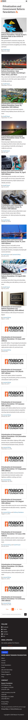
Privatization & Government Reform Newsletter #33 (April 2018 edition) (13, 276)
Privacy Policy (5, 701)
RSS (4, 636)
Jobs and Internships (6, 669)
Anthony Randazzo (19, 512)
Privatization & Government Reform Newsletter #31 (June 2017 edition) (13, 339)
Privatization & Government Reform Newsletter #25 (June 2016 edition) (13, 534)
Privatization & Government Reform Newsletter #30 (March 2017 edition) (12, 371)
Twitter (5, 629)
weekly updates (8, 643)
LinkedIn (5, 631)
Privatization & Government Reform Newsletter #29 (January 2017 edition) (12, 404)
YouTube (5, 634)
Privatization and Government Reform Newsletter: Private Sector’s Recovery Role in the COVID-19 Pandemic (13, 35)
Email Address (6, 645)
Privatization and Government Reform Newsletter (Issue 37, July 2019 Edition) (13, 138)
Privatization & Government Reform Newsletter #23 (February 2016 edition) (13, 599)
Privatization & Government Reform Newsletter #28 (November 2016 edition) (13, 436)
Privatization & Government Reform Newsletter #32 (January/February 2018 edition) (12, 308)
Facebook (5, 627)
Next (20, 609)
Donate (3, 663)
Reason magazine (6, 674)
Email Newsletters (6, 665)
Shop (2, 676)
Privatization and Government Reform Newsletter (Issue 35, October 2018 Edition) (12, 207)
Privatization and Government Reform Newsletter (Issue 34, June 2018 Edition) (13, 241)
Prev (7, 609)
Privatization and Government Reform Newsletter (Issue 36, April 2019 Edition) (13, 172)
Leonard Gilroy (16, 254)
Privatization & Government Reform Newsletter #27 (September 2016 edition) (13, 469)
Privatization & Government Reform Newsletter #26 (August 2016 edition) (12, 501)
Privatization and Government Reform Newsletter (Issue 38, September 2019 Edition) (12, 105)
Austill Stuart (6, 49)
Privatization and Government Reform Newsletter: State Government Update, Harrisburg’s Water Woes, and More (13, 72)
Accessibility (4, 704)
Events (3, 667)
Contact (3, 660)
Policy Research (5, 672)
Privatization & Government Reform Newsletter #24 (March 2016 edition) (12, 566)
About (3, 658)
